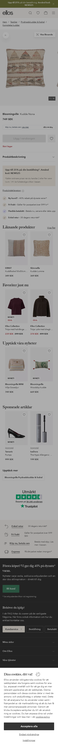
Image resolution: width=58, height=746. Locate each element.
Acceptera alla (29, 726)
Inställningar (29, 740)
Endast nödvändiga (29, 734)
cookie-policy (43, 716)
